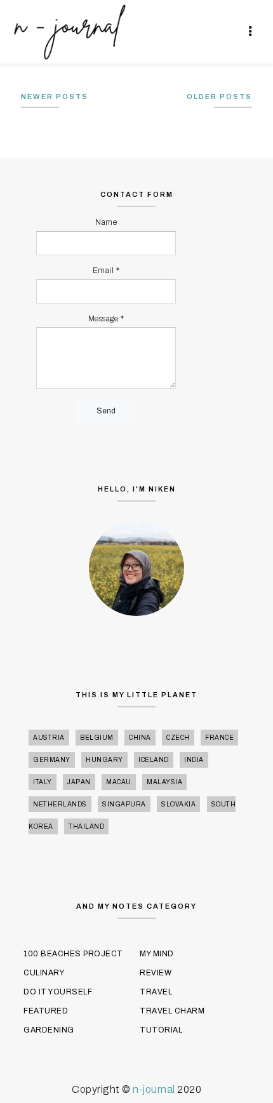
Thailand (86, 826)
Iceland (153, 759)
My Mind (157, 953)
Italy (42, 782)
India (194, 759)
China (140, 737)
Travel (156, 991)
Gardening (48, 1030)
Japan (79, 782)
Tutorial (161, 1030)
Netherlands (60, 804)
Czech (178, 737)
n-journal (155, 1089)
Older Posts (219, 96)
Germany (51, 759)
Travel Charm (172, 1010)
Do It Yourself (57, 991)
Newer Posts (54, 96)
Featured (45, 1010)
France (219, 737)
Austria (49, 737)
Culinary (43, 972)
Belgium (97, 737)
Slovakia (178, 804)
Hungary (104, 759)
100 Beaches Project (73, 953)
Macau (118, 782)
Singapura (124, 804)
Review (155, 972)
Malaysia (164, 782)
